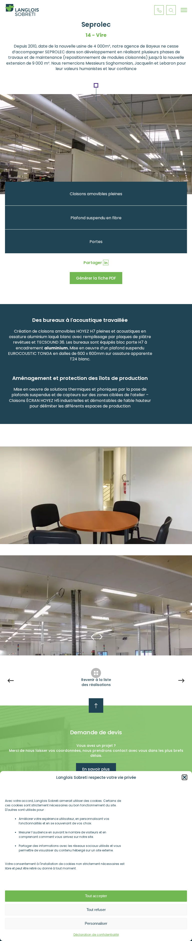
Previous (92, 636)
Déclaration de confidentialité (96, 934)
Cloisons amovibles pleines (96, 194)
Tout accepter (96, 896)
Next (101, 636)
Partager (93, 263)
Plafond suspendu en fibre (96, 218)
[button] (184, 777)
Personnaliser (96, 923)
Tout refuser (96, 909)
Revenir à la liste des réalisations (96, 682)
